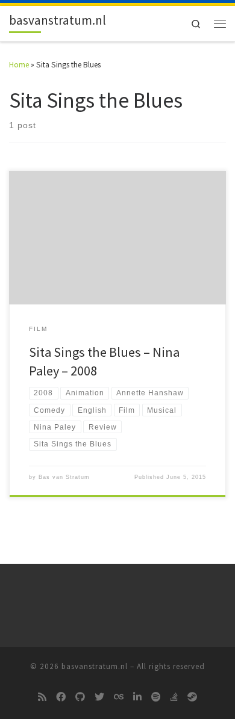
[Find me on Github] (80, 697)
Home (19, 65)
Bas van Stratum (64, 477)
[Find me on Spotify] (156, 697)
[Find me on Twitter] (99, 697)
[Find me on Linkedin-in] (137, 697)
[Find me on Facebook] (61, 697)
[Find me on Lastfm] (119, 697)
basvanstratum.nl (94, 666)
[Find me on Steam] (192, 697)
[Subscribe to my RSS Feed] (42, 697)
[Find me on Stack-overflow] (174, 697)
